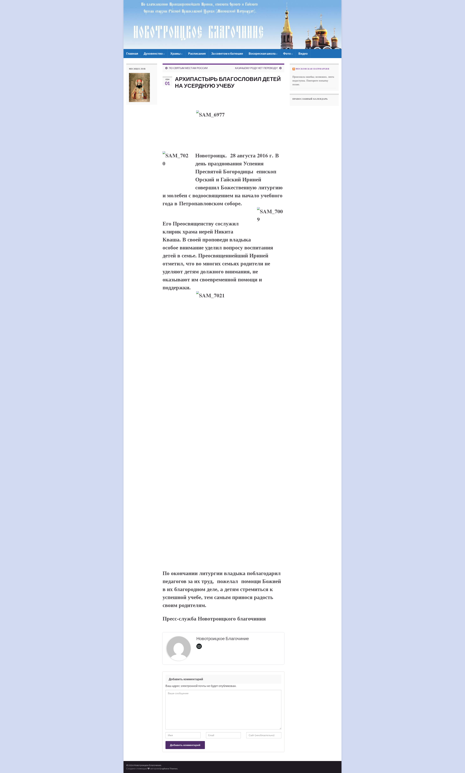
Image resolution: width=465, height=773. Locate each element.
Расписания (197, 53)
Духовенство (153, 53)
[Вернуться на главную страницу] (232, 24)
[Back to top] (456, 764)
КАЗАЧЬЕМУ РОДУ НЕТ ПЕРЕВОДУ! (256, 68)
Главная (132, 53)
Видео (303, 53)
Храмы (175, 53)
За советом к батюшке (227, 53)
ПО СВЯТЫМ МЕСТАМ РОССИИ (188, 68)
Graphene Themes (168, 768)
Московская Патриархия (312, 68)
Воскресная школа (262, 53)
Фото (287, 53)
